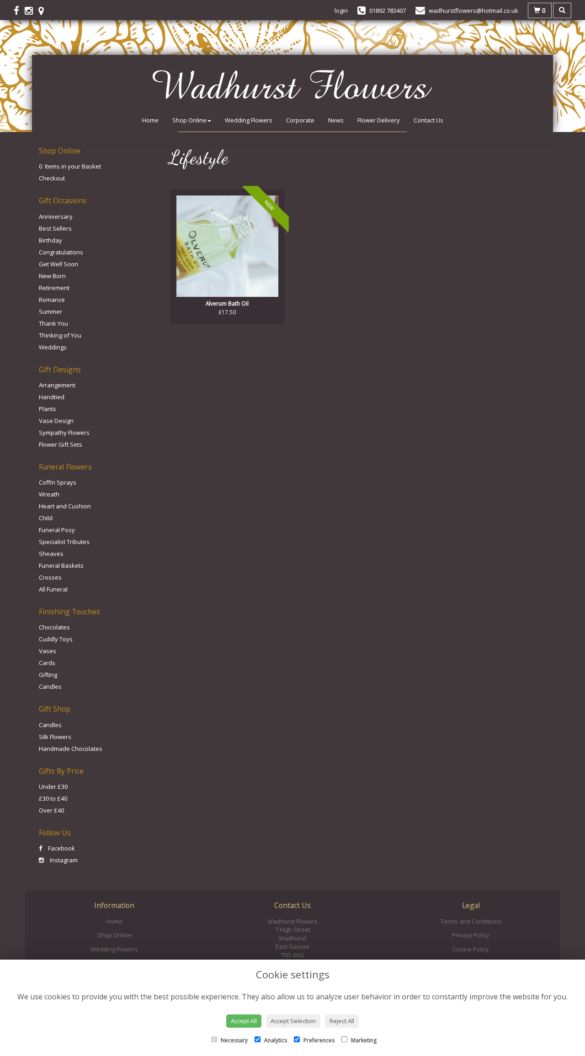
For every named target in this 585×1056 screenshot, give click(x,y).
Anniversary (56, 216)
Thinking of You (60, 335)
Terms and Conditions (471, 921)
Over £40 (51, 810)
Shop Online (189, 120)
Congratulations (61, 252)
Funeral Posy (57, 530)
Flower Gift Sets (60, 444)
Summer (50, 311)
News (336, 120)
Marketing (363, 1040)
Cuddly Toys (56, 639)
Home (150, 120)
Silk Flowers (55, 737)
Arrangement (57, 385)
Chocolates (54, 627)
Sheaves (51, 553)
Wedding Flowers (248, 120)
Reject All (342, 1021)
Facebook (61, 848)
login (341, 10)
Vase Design (56, 421)
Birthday (50, 240)
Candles (50, 686)
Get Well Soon (58, 264)
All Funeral (53, 589)
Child (46, 518)
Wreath (49, 494)
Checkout (52, 178)
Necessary (233, 1040)
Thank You (53, 323)
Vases (47, 651)
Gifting (48, 675)
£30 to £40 (53, 798)
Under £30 (53, 786)
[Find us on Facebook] (19, 10)
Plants (47, 409)
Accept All (244, 1021)
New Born (52, 276)
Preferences (318, 1040)
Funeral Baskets (61, 565)
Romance (52, 300)
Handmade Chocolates (70, 748)
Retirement (54, 288)
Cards (47, 663)
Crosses (50, 577)
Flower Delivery (378, 120)
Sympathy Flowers (64, 432)
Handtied (51, 397)
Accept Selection (293, 1021)
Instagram (63, 860)
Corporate (300, 120)
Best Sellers (55, 228)
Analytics (275, 1040)
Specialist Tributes (64, 542)
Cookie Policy (470, 949)
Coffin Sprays (57, 482)
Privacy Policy (470, 935)
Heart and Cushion (65, 506)
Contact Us (428, 120)
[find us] (43, 10)
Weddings (53, 347)
